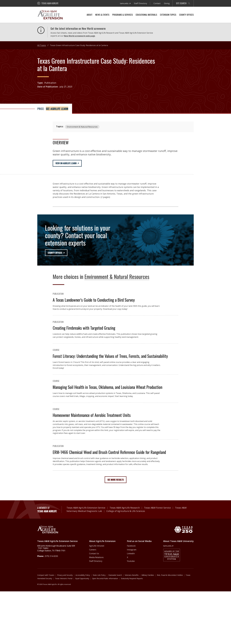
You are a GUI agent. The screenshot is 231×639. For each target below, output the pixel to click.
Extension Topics (168, 14)
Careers (92, 549)
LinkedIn (131, 553)
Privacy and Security (65, 575)
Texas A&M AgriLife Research (125, 507)
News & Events (102, 14)
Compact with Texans (45, 575)
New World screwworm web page (79, 36)
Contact (157, 3)
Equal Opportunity (82, 578)
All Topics (41, 45)
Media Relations (96, 557)
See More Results (115, 479)
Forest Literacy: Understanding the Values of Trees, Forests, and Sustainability (110, 356)
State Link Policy (99, 575)
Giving (167, 3)
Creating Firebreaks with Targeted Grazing (84, 328)
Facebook (131, 545)
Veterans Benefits (132, 575)
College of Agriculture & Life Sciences (125, 511)
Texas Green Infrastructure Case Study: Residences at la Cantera (79, 45)
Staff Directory (140, 3)
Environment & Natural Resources (82, 126)
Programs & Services (122, 14)
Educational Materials (146, 14)
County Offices (186, 14)
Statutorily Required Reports (132, 578)
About (89, 14)
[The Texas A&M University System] (171, 555)
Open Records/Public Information (105, 578)
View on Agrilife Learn (66, 163)
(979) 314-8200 (51, 556)
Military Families (147, 575)
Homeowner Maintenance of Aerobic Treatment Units (92, 415)
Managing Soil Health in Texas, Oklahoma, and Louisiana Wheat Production (107, 387)
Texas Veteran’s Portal (63, 578)
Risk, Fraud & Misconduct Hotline (170, 575)
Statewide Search (115, 575)
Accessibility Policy (83, 575)
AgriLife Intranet (96, 545)
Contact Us (94, 553)
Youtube (131, 561)
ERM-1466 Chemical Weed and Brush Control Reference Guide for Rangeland (109, 452)
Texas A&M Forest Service (157, 507)
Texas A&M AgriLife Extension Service (86, 507)
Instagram (131, 549)
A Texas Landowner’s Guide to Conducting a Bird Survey (94, 300)
